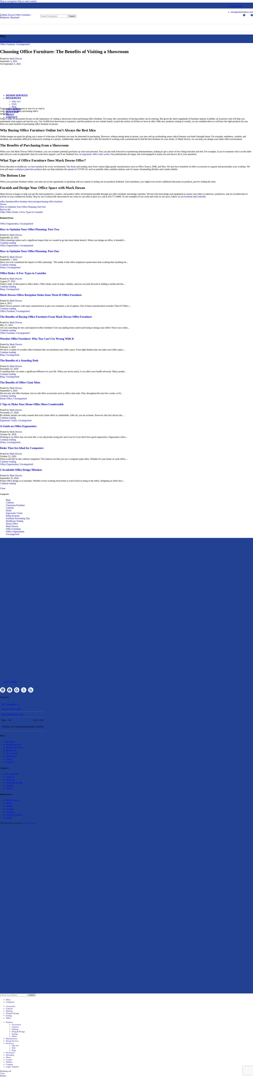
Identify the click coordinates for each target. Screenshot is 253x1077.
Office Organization (9, 223)
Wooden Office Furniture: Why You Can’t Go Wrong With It (37, 338)
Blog (14, 107)
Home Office (6, 398)
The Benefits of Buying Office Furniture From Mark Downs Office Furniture (46, 316)
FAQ (14, 104)
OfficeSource (13, 800)
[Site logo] (18, 17)
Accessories (12, 773)
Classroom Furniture (15, 505)
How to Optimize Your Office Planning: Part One (29, 251)
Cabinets (10, 502)
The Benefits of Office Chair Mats (20, 382)
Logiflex (10, 812)
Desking (10, 779)
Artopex (10, 809)
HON (8, 803)
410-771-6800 (10, 682)
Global (9, 806)
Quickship (11, 756)
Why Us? (16, 101)
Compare (9, 1064)
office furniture (7, 201)
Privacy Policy (29, 823)
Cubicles (10, 508)
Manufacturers (13, 744)
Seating (10, 785)
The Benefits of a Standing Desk (19, 360)
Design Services (14, 747)
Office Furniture (7, 311)
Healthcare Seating (14, 521)
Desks (3, 267)
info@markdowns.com (12, 714)
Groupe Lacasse (14, 814)
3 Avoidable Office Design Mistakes (21, 469)
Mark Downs (16, 235)
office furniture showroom (26, 201)
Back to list (5, 209)
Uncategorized (26, 223)
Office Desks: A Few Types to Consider (23, 273)
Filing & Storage (14, 782)
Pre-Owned (11, 753)
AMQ (9, 817)
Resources (11, 750)
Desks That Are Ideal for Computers (21, 448)
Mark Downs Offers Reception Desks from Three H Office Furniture (41, 294)
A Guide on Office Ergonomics (18, 426)
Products (10, 741)
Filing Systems (12, 516)
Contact (10, 762)
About (9, 759)
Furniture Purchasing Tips (18, 518)
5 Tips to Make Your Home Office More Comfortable (32, 404)
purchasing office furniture (50, 201)
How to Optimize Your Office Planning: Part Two (29, 229)
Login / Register (12, 1067)
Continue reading (8, 243)
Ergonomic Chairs (8, 420)
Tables (9, 788)
